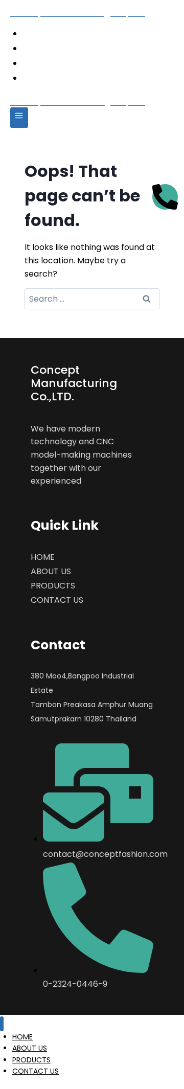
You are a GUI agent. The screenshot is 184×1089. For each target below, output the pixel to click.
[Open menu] (19, 117)
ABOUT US (63, 47)
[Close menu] (2, 1023)
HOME (53, 33)
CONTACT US (70, 77)
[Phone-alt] (165, 197)
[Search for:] (92, 299)
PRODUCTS (65, 62)
